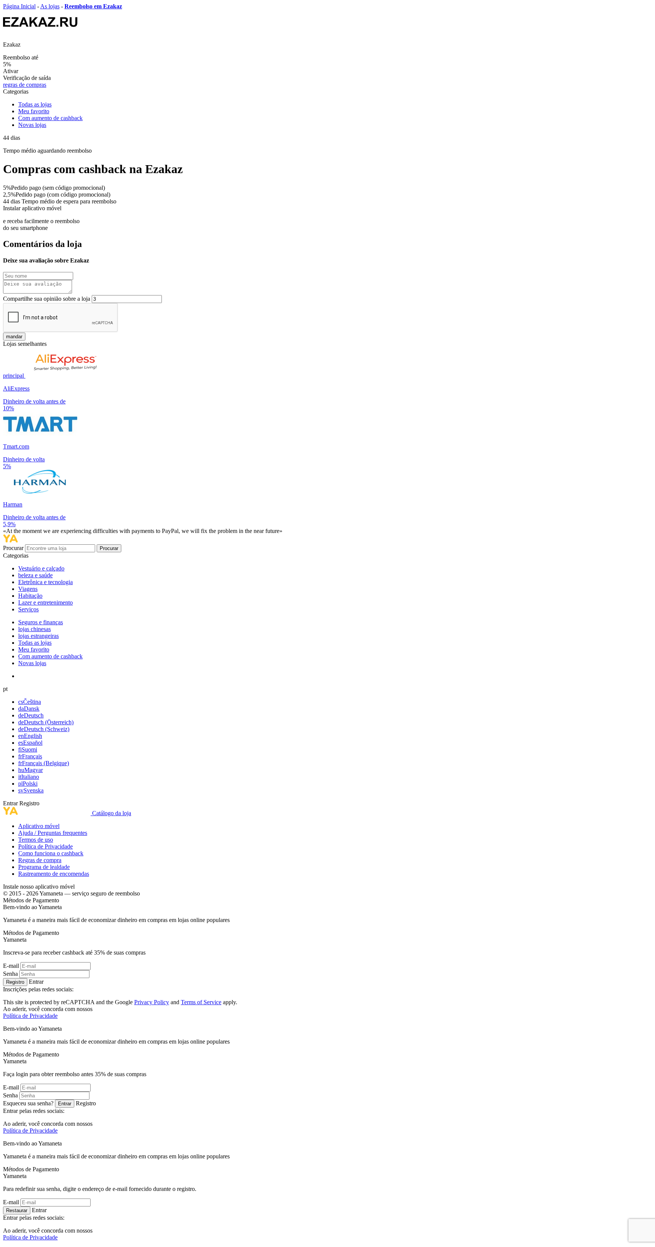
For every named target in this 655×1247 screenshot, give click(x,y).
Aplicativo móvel (39, 826)
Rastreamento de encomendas (53, 873)
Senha (10, 973)
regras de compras (24, 84)
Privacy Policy (151, 1002)
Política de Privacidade (45, 846)
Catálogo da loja (111, 813)
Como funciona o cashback (50, 853)
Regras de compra (39, 860)
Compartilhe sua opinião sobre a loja (46, 298)
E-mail (11, 966)
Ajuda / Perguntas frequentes (52, 833)
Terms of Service (201, 1002)
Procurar (14, 548)
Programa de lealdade (44, 867)
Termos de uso (35, 839)
